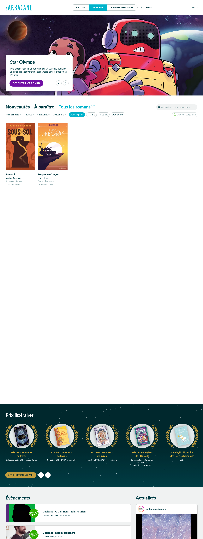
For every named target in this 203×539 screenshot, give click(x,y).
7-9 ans (91, 114)
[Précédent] (59, 83)
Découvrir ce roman (26, 83)
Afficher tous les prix (20, 475)
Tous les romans (77, 106)
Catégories (42, 114)
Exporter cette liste (186, 114)
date (14, 114)
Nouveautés (18, 106)
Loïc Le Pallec (44, 178)
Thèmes (28, 114)
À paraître (44, 106)
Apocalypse (76, 114)
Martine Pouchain (13, 178)
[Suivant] (66, 83)
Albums (80, 7)
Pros (195, 7)
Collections (58, 114)
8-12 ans (103, 114)
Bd (122, 7)
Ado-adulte (117, 114)
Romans (98, 7)
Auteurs (146, 7)
